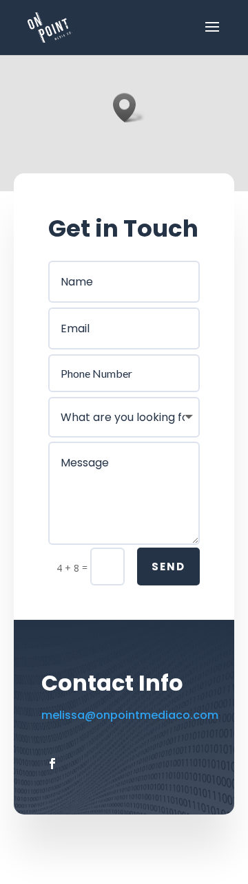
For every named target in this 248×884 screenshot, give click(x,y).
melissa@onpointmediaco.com (129, 715)
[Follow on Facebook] (52, 764)
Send (168, 566)
